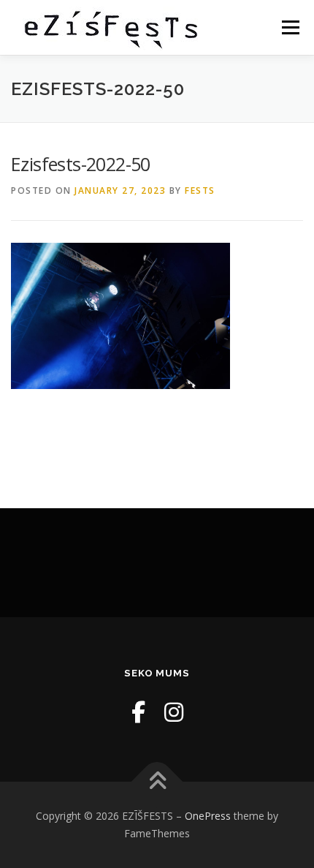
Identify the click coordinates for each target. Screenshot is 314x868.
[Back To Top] (157, 782)
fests (200, 190)
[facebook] (138, 712)
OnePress (208, 816)
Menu (289, 27)
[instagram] (173, 712)
